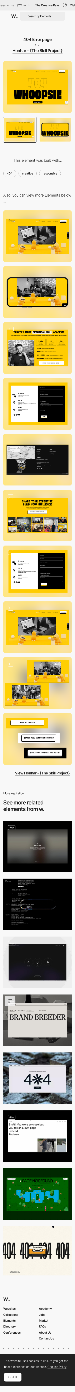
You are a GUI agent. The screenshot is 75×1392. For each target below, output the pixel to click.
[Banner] (37, 683)
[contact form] (37, 404)
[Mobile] (37, 292)
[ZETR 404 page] (37, 904)
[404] (37, 1136)
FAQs (42, 1326)
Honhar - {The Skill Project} (37, 51)
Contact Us (46, 1338)
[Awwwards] (14, 16)
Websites (9, 1308)
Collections (10, 1314)
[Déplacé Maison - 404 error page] (37, 1250)
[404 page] (37, 1194)
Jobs (42, 1314)
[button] (37, 739)
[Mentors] (37, 515)
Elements (9, 1320)
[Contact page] (37, 571)
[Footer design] (37, 459)
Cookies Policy (57, 1366)
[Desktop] (37, 236)
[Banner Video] (37, 627)
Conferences (12, 1332)
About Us (45, 1332)
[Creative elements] (37, 348)
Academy (45, 1308)
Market (43, 1320)
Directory (9, 1326)
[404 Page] (37, 846)
